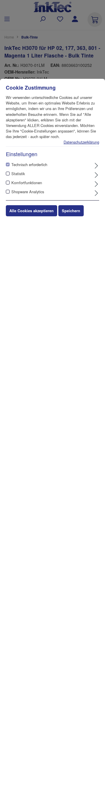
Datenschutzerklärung (81, 142)
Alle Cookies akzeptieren (31, 210)
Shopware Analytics (27, 191)
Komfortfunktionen (26, 182)
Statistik (18, 173)
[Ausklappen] (96, 165)
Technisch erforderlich (29, 164)
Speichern (71, 210)
